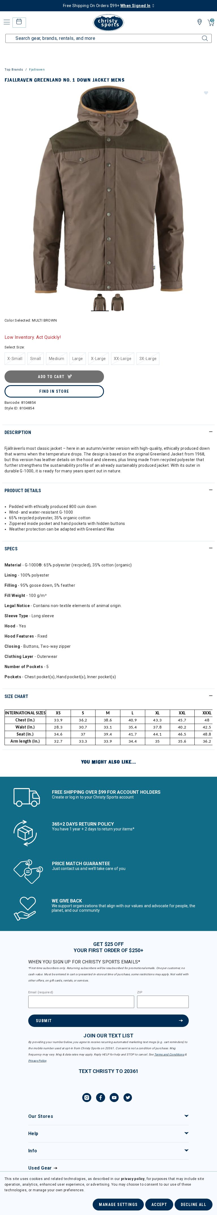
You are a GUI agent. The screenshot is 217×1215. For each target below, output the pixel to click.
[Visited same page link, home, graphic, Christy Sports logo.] (108, 22)
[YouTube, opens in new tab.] (114, 1098)
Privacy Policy (37, 1060)
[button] (205, 92)
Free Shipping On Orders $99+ (107, 5)
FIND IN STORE (54, 391)
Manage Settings (118, 1204)
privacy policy (133, 1179)
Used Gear (40, 1168)
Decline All (193, 1204)
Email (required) (40, 992)
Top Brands (14, 69)
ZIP (139, 992)
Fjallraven (37, 69)
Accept (159, 1204)
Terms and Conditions (169, 1054)
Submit (44, 1020)
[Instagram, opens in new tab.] (86, 1098)
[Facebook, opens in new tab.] (100, 1098)
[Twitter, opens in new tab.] (127, 1098)
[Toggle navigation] (6, 22)
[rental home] (19, 22)
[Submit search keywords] (199, 35)
